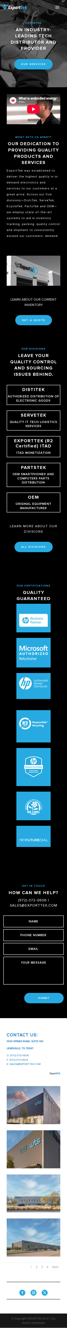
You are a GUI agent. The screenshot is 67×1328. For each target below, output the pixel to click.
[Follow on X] (45, 1293)
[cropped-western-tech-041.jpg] (33, 1123)
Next (55, 1267)
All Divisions (33, 546)
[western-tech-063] (33, 1211)
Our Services (33, 64)
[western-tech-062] (33, 1255)
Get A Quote (33, 320)
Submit (44, 998)
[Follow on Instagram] (33, 1293)
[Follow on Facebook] (22, 1293)
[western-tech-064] (33, 1167)
